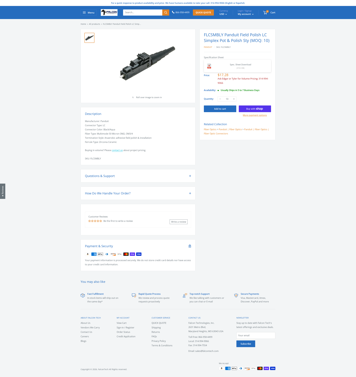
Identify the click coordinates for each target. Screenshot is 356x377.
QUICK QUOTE (159, 322)
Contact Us (86, 332)
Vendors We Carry (90, 327)
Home (83, 24)
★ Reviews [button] (2, 191)
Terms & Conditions (162, 345)
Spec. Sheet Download (240, 64)
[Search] (165, 12)
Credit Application (126, 336)
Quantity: (209, 98)
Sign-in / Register (125, 327)
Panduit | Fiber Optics (230, 129)
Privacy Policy (159, 341)
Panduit (208, 47)
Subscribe (246, 343)
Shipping (156, 327)
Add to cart (220, 108)
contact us (117, 150)
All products (94, 24)
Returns (156, 332)
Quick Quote (203, 12)
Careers (85, 336)
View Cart (122, 322)
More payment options (255, 115)
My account (244, 14)
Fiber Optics (210, 129)
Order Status (123, 332)
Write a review (178, 221)
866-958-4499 (182, 12)
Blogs (83, 341)
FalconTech (103, 369)
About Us (85, 322)
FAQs (154, 336)
